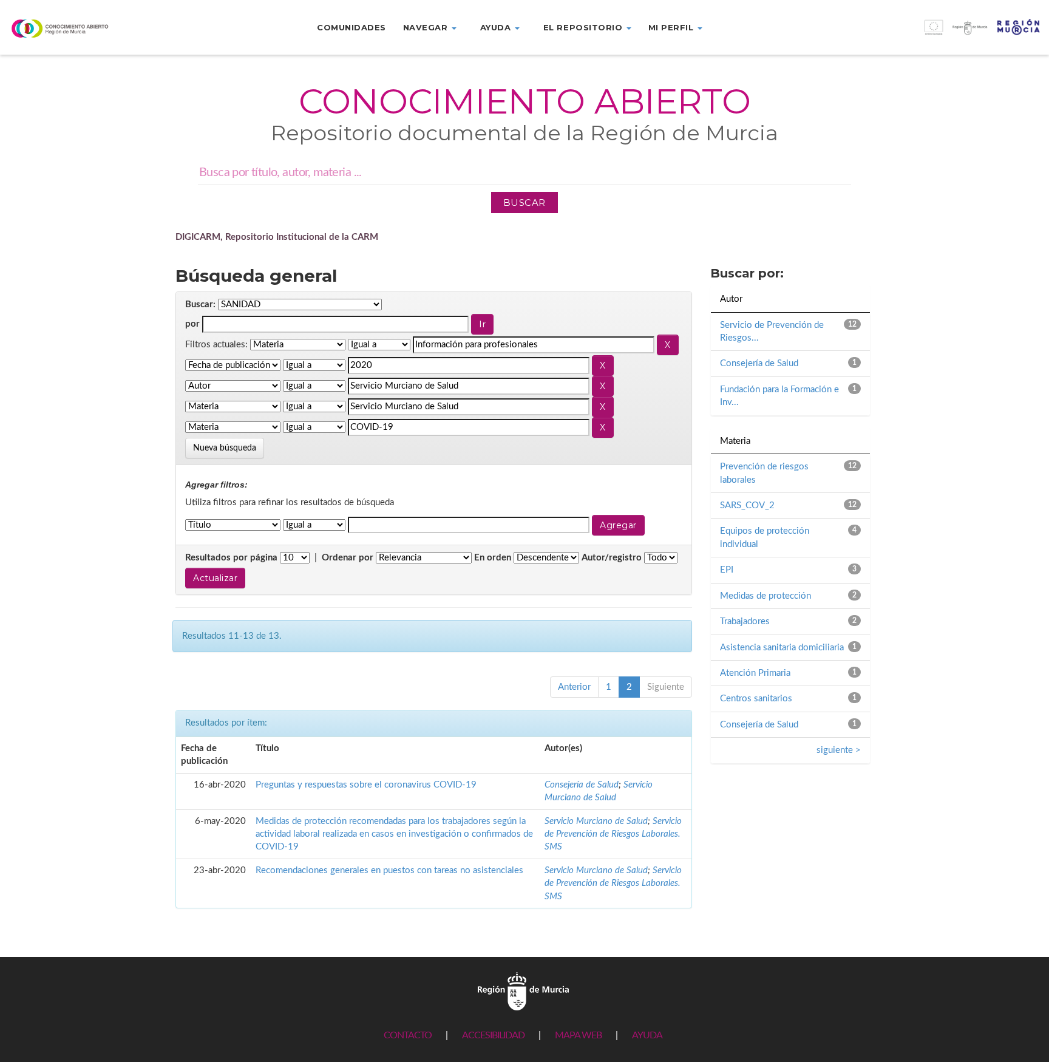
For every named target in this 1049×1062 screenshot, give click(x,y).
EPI (726, 569)
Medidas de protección (765, 596)
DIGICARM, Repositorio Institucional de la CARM (276, 237)
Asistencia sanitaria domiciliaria (782, 647)
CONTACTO (408, 1035)
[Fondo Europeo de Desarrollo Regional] (918, 34)
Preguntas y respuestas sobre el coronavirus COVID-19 (366, 784)
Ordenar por (347, 557)
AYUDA (647, 1035)
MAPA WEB (578, 1035)
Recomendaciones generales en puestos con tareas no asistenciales (389, 870)
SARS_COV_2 (747, 505)
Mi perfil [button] (672, 27)
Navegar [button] (426, 27)
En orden (492, 557)
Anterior (574, 687)
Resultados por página (231, 557)
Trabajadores (745, 621)
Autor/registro (612, 557)
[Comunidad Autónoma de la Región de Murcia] (523, 990)
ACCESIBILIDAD (493, 1035)
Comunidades (351, 27)
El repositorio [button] (584, 27)
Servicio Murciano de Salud (596, 821)
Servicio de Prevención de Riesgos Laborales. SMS (613, 834)
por (192, 323)
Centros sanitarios (756, 698)
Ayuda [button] (497, 27)
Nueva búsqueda (224, 448)
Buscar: (200, 304)
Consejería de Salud (582, 784)
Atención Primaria (755, 673)
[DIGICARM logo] (87, 28)
